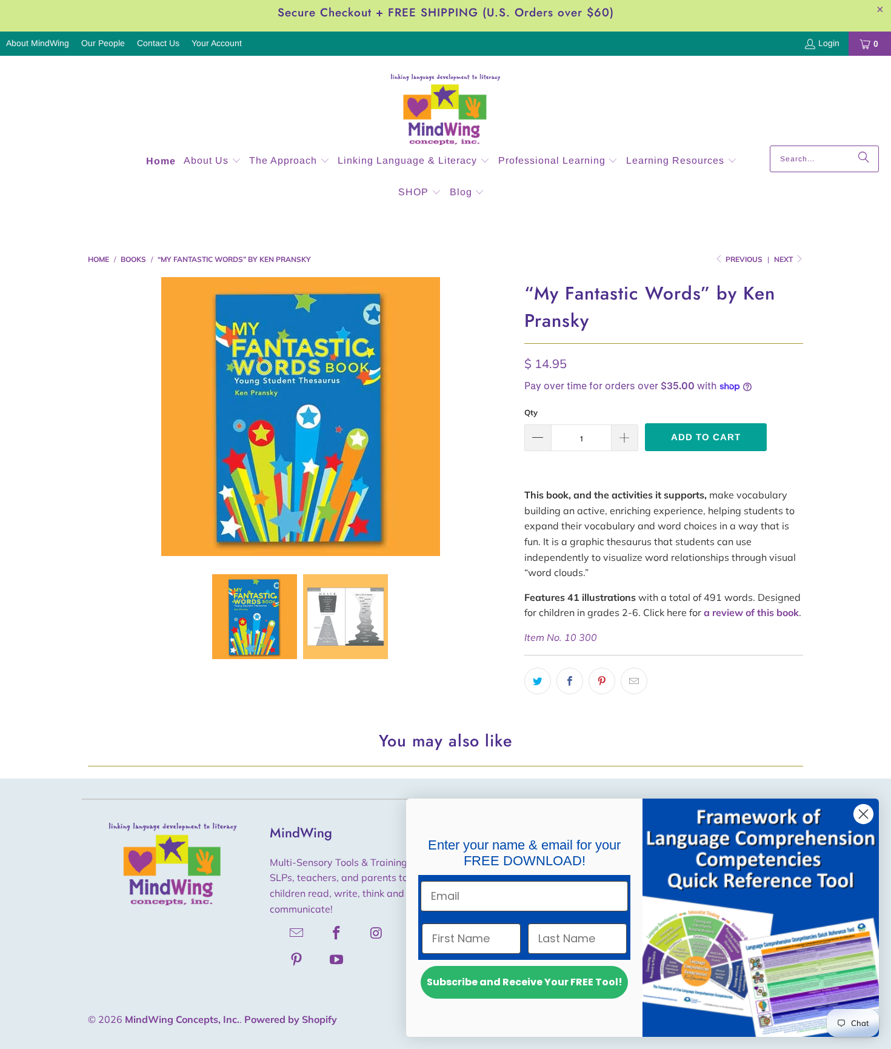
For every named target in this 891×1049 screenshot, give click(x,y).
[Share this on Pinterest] (602, 681)
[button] (212, 162)
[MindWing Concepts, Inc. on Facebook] (337, 932)
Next (784, 259)
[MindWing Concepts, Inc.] (445, 104)
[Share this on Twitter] (537, 681)
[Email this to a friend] (634, 681)
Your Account (217, 43)
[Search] (864, 159)
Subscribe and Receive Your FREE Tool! (524, 982)
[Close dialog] (863, 814)
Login (828, 43)
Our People (103, 43)
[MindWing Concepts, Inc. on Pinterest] (297, 959)
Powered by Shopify (290, 1019)
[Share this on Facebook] (569, 681)
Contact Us (158, 43)
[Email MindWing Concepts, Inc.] (297, 932)
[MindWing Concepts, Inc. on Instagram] (376, 932)
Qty (531, 412)
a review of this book (751, 612)
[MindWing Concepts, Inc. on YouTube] (337, 959)
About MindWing (37, 43)
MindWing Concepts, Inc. (182, 1019)
